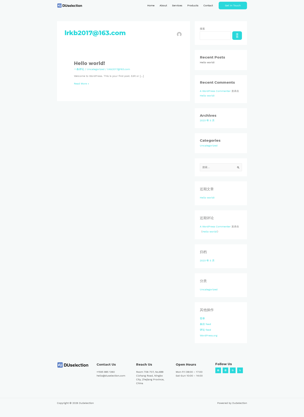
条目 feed (205, 324)
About (163, 5)
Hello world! (89, 63)
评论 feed (205, 329)
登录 (202, 318)
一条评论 (79, 69)
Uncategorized (95, 69)
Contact (208, 5)
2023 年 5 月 (207, 120)
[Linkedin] (225, 370)
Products (192, 5)
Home (151, 5)
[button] (233, 5)
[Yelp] (240, 370)
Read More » (81, 83)
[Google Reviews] (233, 370)
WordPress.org (208, 335)
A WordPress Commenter (215, 91)
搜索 (202, 28)
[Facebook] (218, 370)
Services (177, 5)
